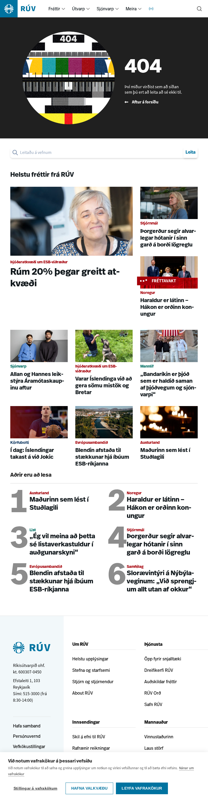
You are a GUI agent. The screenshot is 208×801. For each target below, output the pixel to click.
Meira (131, 9)
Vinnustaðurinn (158, 736)
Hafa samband (26, 726)
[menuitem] (63, 8)
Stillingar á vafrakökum (35, 788)
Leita (191, 152)
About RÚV (82, 693)
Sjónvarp (105, 9)
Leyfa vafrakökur (142, 788)
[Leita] (199, 8)
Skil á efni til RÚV (88, 736)
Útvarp (78, 9)
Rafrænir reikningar (91, 748)
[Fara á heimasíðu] (22, 8)
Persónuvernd (26, 736)
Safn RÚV (153, 704)
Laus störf (153, 748)
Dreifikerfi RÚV (158, 670)
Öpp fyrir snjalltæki (162, 658)
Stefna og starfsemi (91, 670)
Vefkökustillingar (29, 746)
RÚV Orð (152, 693)
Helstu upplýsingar (90, 658)
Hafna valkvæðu (89, 788)
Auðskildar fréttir (160, 681)
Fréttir (54, 9)
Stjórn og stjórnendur (92, 681)
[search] (100, 152)
